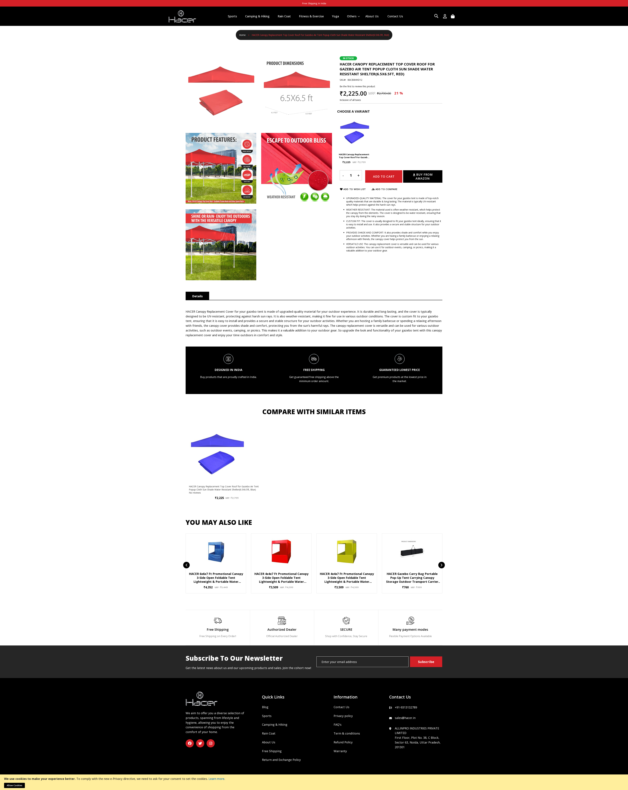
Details (197, 296)
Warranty (340, 751)
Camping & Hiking (274, 724)
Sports (266, 716)
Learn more (216, 779)
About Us (268, 742)
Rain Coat (268, 733)
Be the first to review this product (357, 86)
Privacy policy (343, 716)
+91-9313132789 (406, 707)
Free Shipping (272, 751)
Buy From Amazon (424, 176)
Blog (265, 707)
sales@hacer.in (405, 718)
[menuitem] (232, 16)
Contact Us (341, 707)
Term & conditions (347, 733)
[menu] (315, 16)
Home (242, 35)
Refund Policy (343, 742)
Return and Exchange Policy (281, 760)
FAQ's (337, 724)
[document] (314, 782)
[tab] (197, 296)
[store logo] (182, 16)
